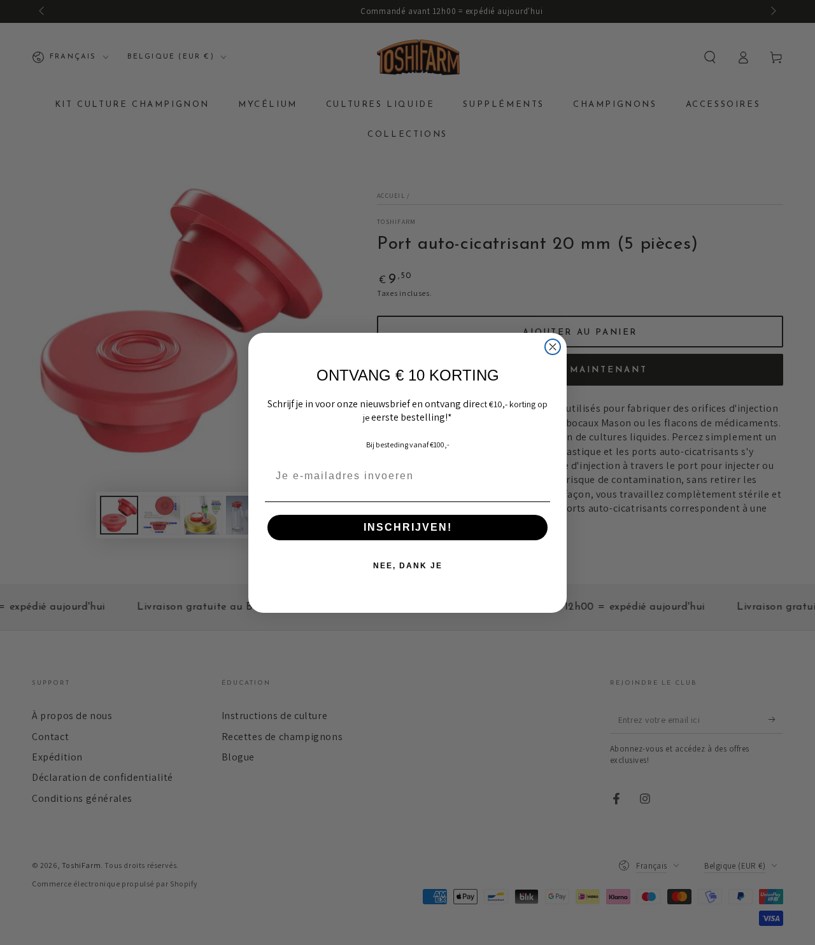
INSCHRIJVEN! (408, 527)
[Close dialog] (552, 346)
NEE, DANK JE (408, 565)
